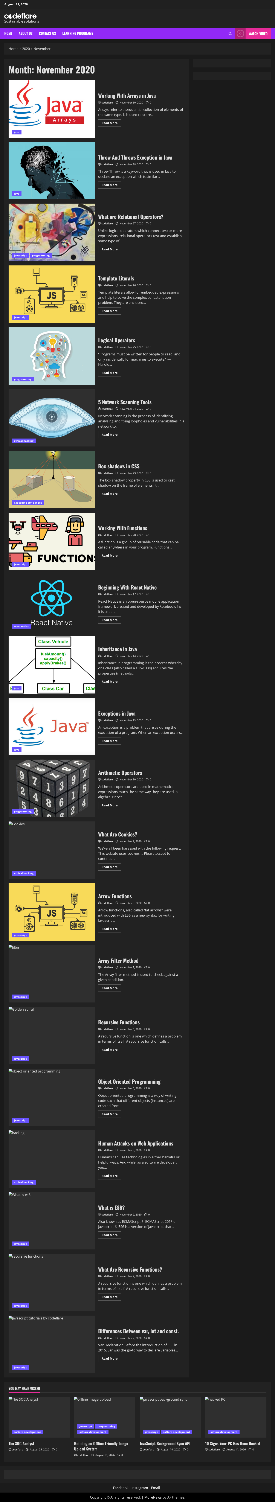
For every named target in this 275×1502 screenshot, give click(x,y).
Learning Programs (77, 33)
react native (21, 626)
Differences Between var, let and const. (52, 1344)
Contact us (47, 33)
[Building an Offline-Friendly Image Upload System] (104, 1417)
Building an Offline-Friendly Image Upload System (101, 1446)
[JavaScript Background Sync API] (170, 1417)
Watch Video (258, 33)
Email (155, 1487)
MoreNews (153, 1497)
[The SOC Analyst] (39, 1417)
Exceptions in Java (52, 727)
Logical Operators (52, 356)
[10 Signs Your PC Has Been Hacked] (235, 1417)
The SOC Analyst (21, 1443)
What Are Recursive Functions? (52, 1282)
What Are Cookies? (52, 850)
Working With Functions (52, 541)
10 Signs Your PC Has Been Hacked (232, 1443)
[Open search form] (230, 33)
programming (41, 255)
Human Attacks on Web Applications (52, 1159)
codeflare (107, 102)
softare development (27, 1432)
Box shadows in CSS (52, 479)
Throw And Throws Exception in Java (52, 171)
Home (8, 33)
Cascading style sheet (28, 502)
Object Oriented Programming (52, 1097)
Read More (111, 124)
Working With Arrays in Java (52, 109)
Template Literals (52, 294)
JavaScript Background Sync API (165, 1443)
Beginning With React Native (52, 603)
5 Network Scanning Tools (52, 417)
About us (25, 33)
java (16, 132)
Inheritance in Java (52, 665)
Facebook (120, 1487)
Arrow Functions (52, 912)
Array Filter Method (52, 973)
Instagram (139, 1487)
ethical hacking (24, 441)
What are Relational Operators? (52, 232)
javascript (20, 255)
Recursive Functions (52, 1035)
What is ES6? (52, 1221)
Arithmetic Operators (52, 788)
